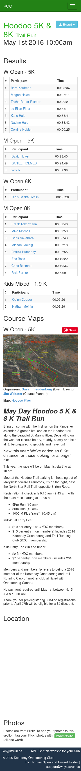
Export (67, 24)
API (33, 751)
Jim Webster (12, 393)
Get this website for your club (59, 751)
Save (72, 330)
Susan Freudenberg (37, 389)
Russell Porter (68, 762)
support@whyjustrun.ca (63, 766)
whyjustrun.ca (12, 751)
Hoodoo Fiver (21, 400)
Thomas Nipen (40, 762)
